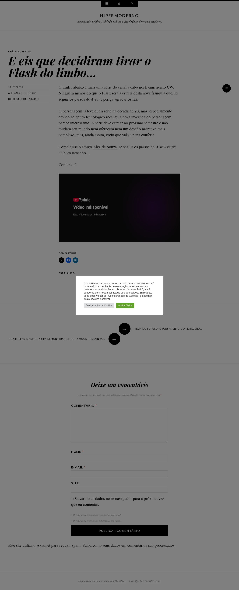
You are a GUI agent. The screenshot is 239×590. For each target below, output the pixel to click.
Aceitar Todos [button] (125, 305)
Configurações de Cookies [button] (99, 305)
